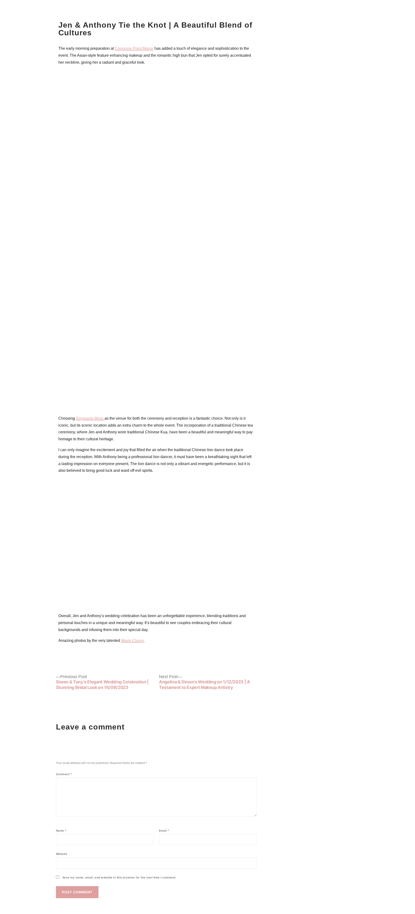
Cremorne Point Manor (134, 48)
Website (61, 854)
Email (164, 830)
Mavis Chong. (133, 640)
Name (61, 830)
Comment (64, 774)
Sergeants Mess (90, 418)
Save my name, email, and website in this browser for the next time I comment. (119, 877)
